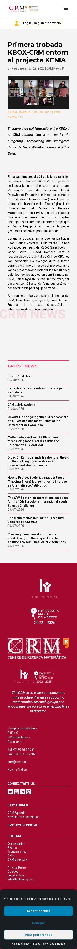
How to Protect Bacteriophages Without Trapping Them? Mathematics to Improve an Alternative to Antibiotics (37, 481)
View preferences (38, 935)
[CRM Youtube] (16, 791)
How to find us (17, 769)
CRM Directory (17, 859)
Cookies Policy (21, 943)
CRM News (53, 68)
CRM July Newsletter (22, 404)
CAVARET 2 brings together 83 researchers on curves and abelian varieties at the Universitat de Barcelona (38, 421)
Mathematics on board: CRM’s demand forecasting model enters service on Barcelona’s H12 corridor (35, 441)
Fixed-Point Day (19, 376)
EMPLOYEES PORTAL (23, 825)
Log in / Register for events (42, 23)
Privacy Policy (40, 943)
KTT (65, 68)
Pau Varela (19, 68)
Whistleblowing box (21, 879)
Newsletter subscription (24, 817)
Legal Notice (57, 943)
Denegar (38, 923)
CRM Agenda (16, 813)
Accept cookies (38, 911)
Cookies (13, 871)
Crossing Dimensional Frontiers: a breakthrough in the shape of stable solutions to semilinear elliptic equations (37, 538)
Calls (11, 855)
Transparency (17, 851)
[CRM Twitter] (10, 791)
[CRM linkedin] (22, 791)
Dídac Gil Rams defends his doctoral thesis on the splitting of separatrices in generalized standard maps (38, 461)
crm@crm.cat (17, 762)
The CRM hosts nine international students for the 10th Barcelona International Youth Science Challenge (38, 501)
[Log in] (16, 23)
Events (12, 847)
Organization (16, 843)
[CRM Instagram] (28, 791)
